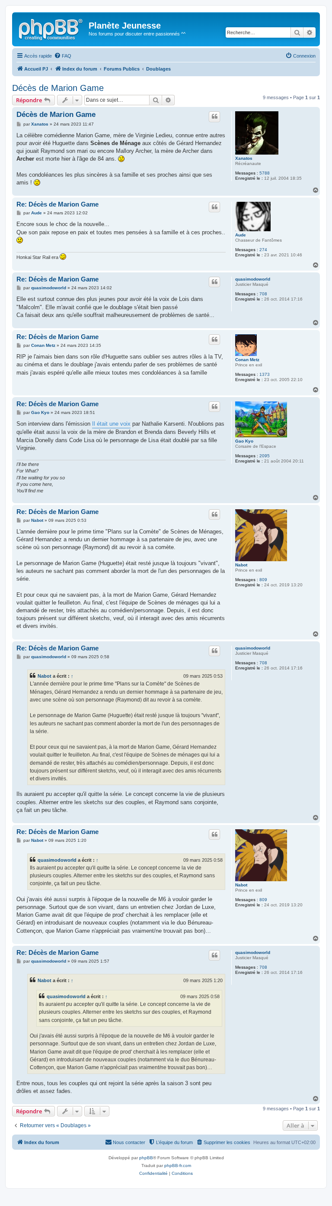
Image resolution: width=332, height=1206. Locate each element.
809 (263, 579)
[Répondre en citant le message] (214, 116)
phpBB (146, 1157)
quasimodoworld (252, 279)
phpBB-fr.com (177, 1165)
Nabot (241, 565)
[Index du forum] (51, 28)
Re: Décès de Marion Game (57, 204)
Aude (240, 235)
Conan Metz (247, 359)
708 (263, 293)
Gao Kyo (244, 441)
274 (263, 249)
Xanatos (243, 158)
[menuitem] (62, 56)
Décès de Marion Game (58, 88)
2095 (264, 455)
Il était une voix (111, 423)
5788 (264, 173)
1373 (264, 374)
